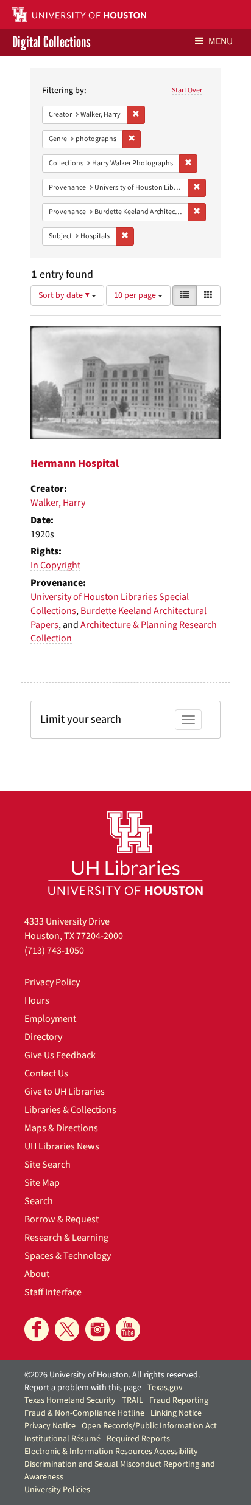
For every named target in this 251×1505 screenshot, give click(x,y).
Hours (36, 1000)
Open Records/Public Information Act (149, 1426)
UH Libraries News (61, 1146)
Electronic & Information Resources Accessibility (111, 1451)
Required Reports (138, 1439)
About (36, 1274)
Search (38, 1201)
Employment (50, 1018)
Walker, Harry (57, 502)
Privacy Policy (52, 982)
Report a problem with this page (82, 1388)
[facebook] (36, 1329)
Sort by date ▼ (64, 295)
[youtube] (128, 1329)
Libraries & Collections (70, 1110)
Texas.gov (165, 1388)
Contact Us (46, 1073)
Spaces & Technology (67, 1255)
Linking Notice (176, 1413)
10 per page (136, 295)
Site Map (42, 1183)
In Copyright (55, 565)
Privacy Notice (50, 1426)
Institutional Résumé (62, 1439)
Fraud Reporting (178, 1400)
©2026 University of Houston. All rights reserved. (112, 1375)
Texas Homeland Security (70, 1400)
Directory (43, 1037)
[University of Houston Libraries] (125, 852)
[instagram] (97, 1329)
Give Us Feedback (60, 1055)
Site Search (47, 1164)
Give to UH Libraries (64, 1091)
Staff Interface (53, 1292)
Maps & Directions (61, 1128)
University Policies (57, 1490)
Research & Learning (66, 1237)
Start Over (187, 90)
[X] (67, 1329)
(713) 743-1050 (54, 950)
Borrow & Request (61, 1219)
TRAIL (132, 1400)
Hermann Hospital (74, 463)
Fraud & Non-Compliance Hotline (84, 1413)
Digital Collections (51, 42)
